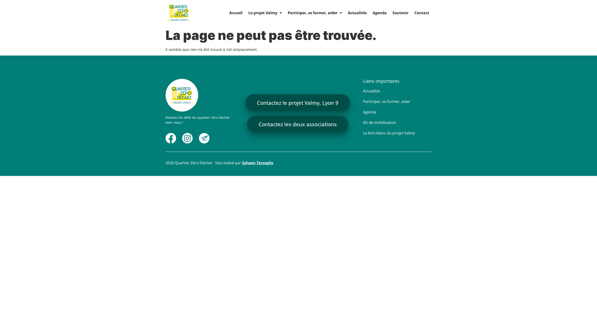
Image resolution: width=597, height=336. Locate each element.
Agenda (380, 12)
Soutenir (400, 12)
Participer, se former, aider (312, 12)
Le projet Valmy (262, 12)
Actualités (357, 12)
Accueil (236, 12)
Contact (421, 12)
